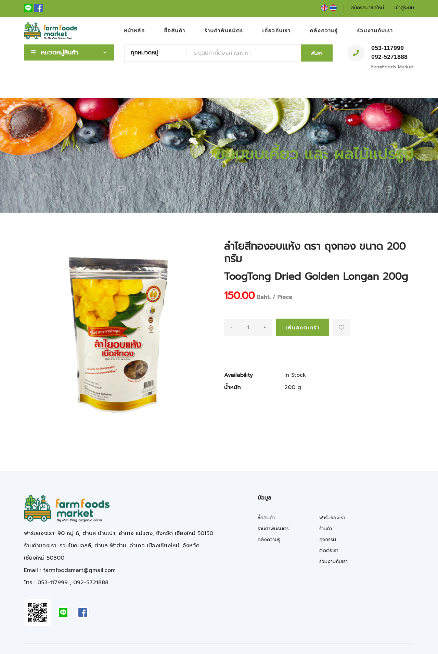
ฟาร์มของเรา (332, 517)
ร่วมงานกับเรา (375, 30)
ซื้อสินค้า (174, 30)
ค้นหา (316, 53)
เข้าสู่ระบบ (404, 7)
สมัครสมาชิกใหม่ (367, 7)
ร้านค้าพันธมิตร (224, 30)
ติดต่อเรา (328, 550)
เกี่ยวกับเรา (276, 30)
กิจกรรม (327, 539)
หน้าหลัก (134, 30)
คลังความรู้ (324, 30)
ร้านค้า (325, 528)
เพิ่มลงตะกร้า (303, 327)
